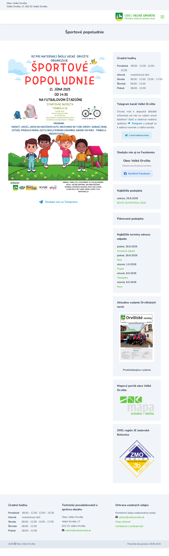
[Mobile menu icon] (162, 17)
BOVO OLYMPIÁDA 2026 (131, 202)
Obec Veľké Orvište (25, 543)
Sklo (119, 260)
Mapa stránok (123, 521)
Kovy (119, 286)
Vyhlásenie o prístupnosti (129, 526)
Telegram (136, 123)
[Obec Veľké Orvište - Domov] (136, 17)
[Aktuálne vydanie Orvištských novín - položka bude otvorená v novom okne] (136, 361)
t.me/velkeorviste (139, 135)
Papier (120, 268)
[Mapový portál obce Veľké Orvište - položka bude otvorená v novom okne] (136, 414)
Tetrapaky (122, 277)
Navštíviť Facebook (139, 173)
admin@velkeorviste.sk (78, 530)
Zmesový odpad (126, 251)
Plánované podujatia (130, 219)
